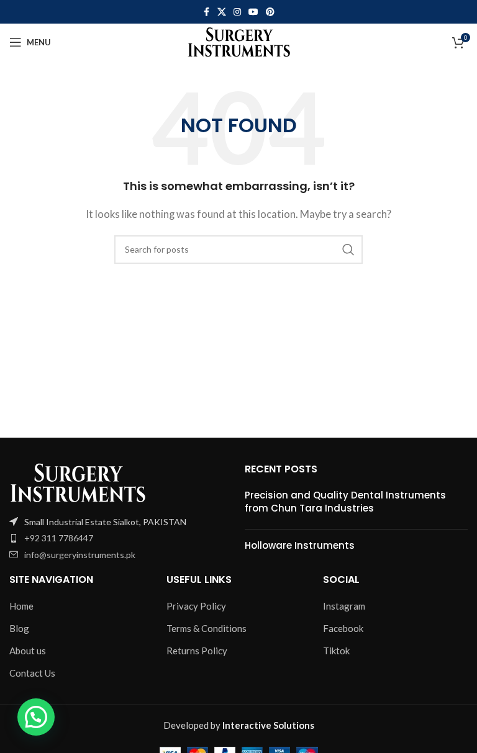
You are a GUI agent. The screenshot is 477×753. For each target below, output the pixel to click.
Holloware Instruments (300, 545)
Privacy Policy (196, 605)
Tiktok (336, 650)
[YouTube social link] (253, 12)
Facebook (343, 628)
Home (21, 605)
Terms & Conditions (206, 628)
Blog (19, 628)
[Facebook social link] (206, 12)
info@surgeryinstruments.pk (79, 554)
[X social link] (222, 12)
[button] (36, 717)
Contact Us (32, 673)
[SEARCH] (348, 249)
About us (27, 650)
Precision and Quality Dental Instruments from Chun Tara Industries (345, 502)
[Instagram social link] (237, 12)
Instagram (344, 605)
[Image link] (77, 481)
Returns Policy (196, 650)
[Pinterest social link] (270, 12)
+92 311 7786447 (58, 538)
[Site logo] (238, 41)
